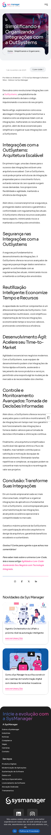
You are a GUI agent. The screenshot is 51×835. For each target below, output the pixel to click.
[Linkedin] (18, 814)
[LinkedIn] (36, 581)
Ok (15, 831)
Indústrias (6, 733)
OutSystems (10, 94)
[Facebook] (21, 581)
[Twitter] (29, 581)
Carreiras (6, 748)
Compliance (7, 740)
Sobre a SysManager (10, 729)
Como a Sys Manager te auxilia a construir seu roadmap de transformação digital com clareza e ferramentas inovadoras (25, 679)
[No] (47, 825)
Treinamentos (8, 790)
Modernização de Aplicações (14, 767)
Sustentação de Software (13, 771)
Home (10, 51)
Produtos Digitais (9, 764)
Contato (5, 751)
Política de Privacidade (29, 831)
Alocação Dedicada (10, 787)
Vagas (4, 744)
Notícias (5, 737)
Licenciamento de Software (13, 783)
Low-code (37, 69)
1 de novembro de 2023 (16, 70)
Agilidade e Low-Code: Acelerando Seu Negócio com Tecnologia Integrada (23, 565)
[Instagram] (15, 581)
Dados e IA (6, 775)
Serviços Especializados (12, 779)
